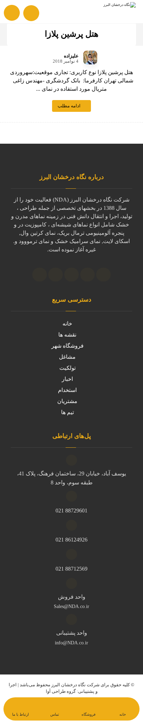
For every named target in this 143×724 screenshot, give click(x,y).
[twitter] (55, 274)
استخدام (67, 390)
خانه (67, 324)
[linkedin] (71, 274)
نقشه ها (67, 335)
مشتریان (67, 401)
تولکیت (67, 368)
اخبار (67, 379)
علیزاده (71, 56)
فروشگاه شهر (67, 346)
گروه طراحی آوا (61, 691)
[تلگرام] (87, 274)
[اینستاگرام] (103, 274)
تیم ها (67, 412)
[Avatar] (90, 57)
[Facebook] (39, 274)
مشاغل (67, 357)
